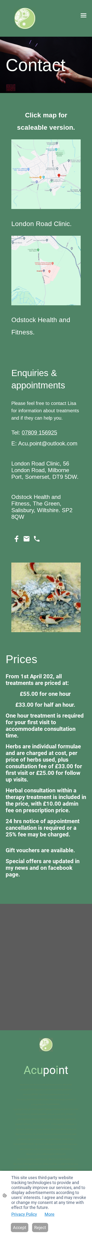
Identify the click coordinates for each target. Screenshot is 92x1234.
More (49, 1214)
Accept (19, 1227)
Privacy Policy (24, 1214)
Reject (40, 1227)
